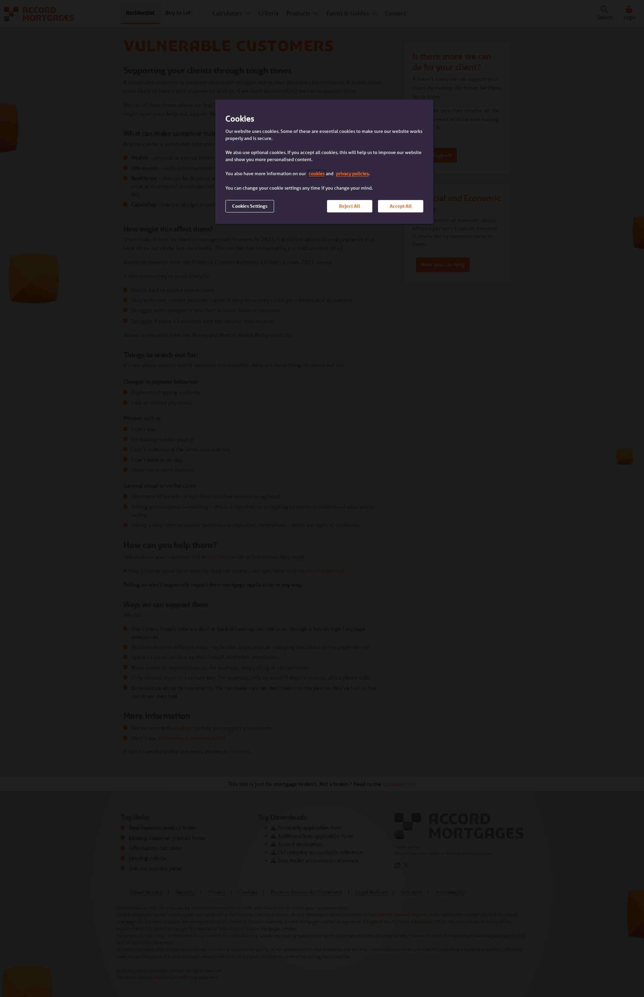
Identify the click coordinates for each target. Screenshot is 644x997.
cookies (317, 173)
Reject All (349, 206)
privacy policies (352, 173)
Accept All (401, 206)
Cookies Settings (249, 206)
